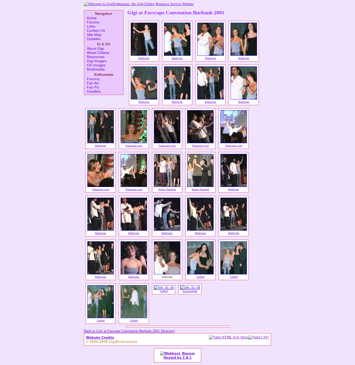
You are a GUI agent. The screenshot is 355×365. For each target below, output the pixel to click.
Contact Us (96, 30)
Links (91, 26)
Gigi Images (97, 61)
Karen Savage (167, 189)
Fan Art (93, 83)
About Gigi (95, 48)
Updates (94, 39)
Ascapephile (189, 291)
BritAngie (144, 58)
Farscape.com (134, 145)
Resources (95, 57)
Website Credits (100, 337)
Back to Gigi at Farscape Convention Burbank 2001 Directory (129, 331)
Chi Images (96, 65)
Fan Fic (93, 87)
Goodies (94, 91)
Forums (93, 22)
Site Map (94, 35)
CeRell (200, 276)
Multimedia (96, 69)
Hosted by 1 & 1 (177, 357)
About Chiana (98, 53)
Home (92, 18)
